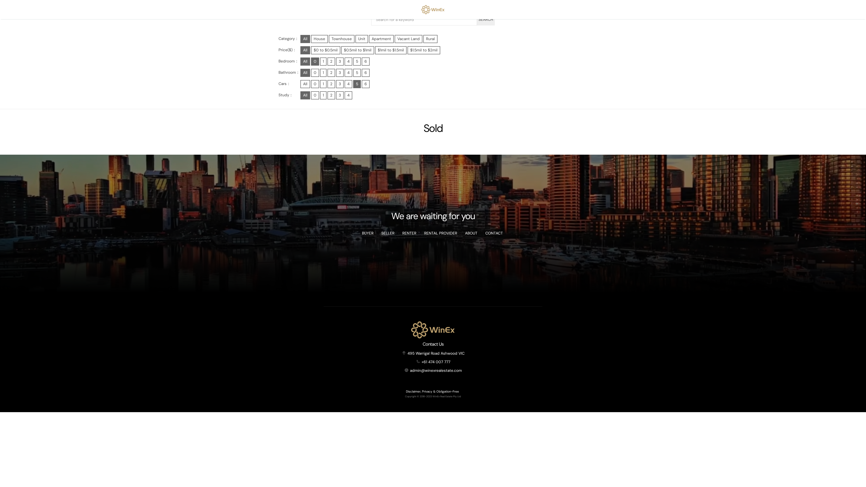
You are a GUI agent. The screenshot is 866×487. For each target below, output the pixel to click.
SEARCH (486, 19)
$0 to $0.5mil (326, 50)
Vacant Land (408, 38)
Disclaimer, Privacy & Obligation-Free (432, 391)
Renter (409, 233)
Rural (430, 38)
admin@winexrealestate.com (436, 370)
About (471, 233)
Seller (387, 233)
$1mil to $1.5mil (391, 50)
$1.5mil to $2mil (424, 50)
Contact (494, 233)
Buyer (367, 233)
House (319, 38)
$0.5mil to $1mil (357, 50)
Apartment (381, 38)
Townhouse (342, 38)
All (305, 38)
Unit (361, 38)
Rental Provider (440, 233)
